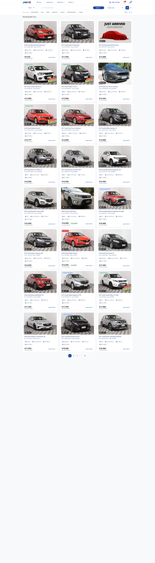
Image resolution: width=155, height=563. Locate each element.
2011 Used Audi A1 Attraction (70, 45)
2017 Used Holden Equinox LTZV (71, 295)
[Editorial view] (130, 7)
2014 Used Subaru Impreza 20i (33, 253)
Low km (62, 12)
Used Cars (49, 2)
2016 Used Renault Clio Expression (34, 45)
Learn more (51, 57)
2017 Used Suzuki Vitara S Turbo (109, 295)
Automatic (54, 12)
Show (126, 12)
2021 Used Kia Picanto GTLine (70, 337)
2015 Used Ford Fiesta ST (106, 253)
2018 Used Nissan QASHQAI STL (34, 295)
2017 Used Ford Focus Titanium (71, 128)
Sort (109, 6)
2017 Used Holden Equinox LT (108, 128)
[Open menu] (130, 2)
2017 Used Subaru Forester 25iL (71, 170)
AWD (48, 12)
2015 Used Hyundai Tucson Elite (34, 211)
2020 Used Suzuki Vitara (68, 211)
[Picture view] (127, 7)
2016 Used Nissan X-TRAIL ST (33, 170)
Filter (30, 8)
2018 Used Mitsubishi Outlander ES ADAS (111, 211)
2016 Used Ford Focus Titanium (108, 86)
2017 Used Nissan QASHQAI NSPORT (110, 337)
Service (70, 2)
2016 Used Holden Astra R (32, 128)
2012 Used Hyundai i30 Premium (109, 45)
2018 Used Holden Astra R (69, 253)
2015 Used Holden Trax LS (69, 86)
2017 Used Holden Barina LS (32, 86)
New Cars (60, 2)
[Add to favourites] (55, 45)
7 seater (81, 12)
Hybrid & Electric (71, 12)
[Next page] (89, 355)
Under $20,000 (34, 12)
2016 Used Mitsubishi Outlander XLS (110, 170)
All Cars (39, 2)
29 (85, 355)
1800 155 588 (115, 2)
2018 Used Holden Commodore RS (34, 337)
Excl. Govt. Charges (29, 58)
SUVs (42, 12)
